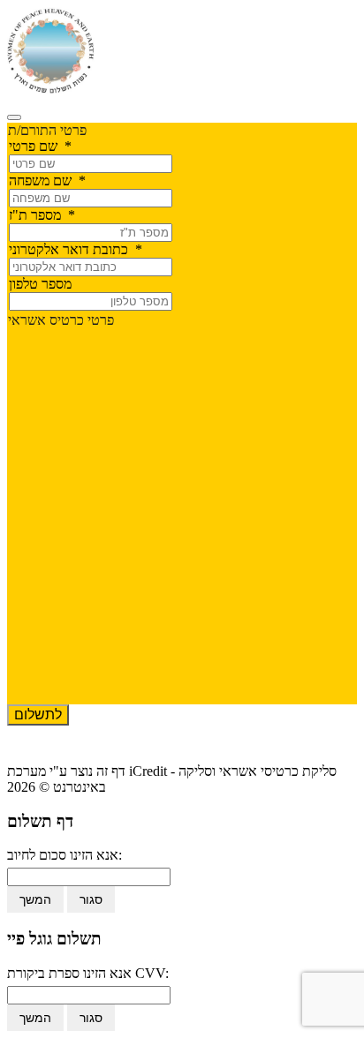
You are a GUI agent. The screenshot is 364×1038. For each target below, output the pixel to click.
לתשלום (38, 714)
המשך (35, 899)
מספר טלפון (40, 283)
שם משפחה (47, 180)
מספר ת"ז (42, 214)
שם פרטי (40, 146)
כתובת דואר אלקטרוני (75, 249)
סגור (91, 899)
